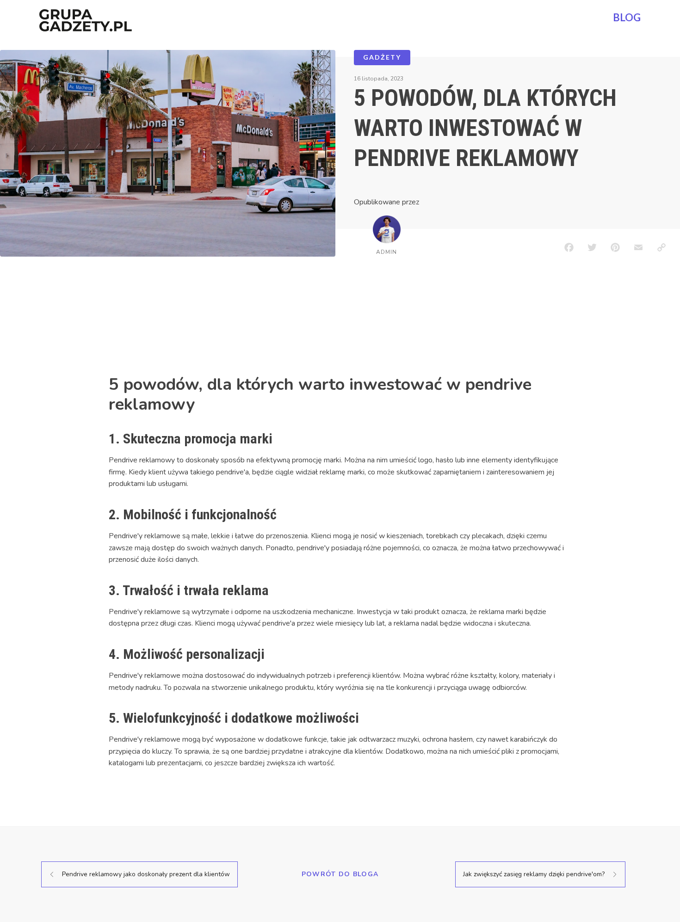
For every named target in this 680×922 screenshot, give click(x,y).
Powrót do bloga (340, 874)
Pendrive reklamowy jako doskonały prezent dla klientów (146, 874)
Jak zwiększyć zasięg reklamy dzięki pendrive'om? (534, 874)
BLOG (627, 17)
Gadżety (382, 57)
